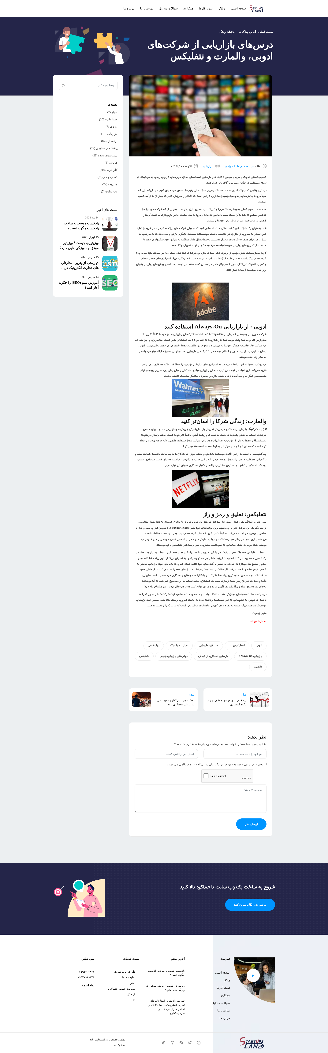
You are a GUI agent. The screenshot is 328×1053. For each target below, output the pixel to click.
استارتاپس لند (237, 645)
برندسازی (111, 141)
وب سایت (111, 191)
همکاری (188, 8)
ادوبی (259, 645)
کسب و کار (110, 177)
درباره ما (128, 8)
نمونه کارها (206, 8)
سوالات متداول (168, 8)
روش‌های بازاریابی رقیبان (174, 656)
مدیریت (112, 184)
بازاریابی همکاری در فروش (213, 656)
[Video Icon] (253, 975)
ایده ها (113, 126)
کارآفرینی (111, 169)
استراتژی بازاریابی (208, 645)
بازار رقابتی (153, 645)
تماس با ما (146, 8)
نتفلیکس (144, 656)
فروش (113, 162)
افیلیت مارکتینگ (179, 645)
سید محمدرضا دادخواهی (239, 166)
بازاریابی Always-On (250, 656)
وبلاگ (221, 8)
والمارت (258, 667)
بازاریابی (208, 166)
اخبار (114, 112)
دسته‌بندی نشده (107, 155)
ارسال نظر (251, 824)
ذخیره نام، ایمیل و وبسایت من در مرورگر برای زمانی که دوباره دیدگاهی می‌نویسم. (214, 764)
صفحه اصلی (238, 8)
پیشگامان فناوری (106, 148)
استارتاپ (111, 119)
